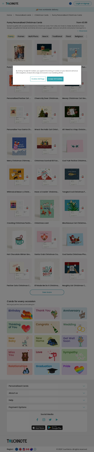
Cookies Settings (38, 79)
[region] (47, 75)
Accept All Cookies (55, 79)
